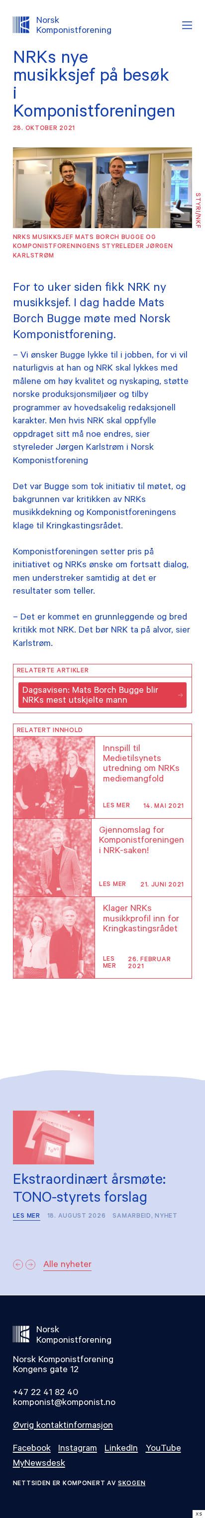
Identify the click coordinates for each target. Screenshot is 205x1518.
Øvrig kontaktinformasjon (63, 1426)
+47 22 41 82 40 (45, 1393)
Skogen (131, 1484)
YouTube (163, 1449)
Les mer (116, 806)
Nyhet (166, 1216)
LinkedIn (121, 1449)
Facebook (32, 1449)
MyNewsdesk (39, 1464)
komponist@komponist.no (64, 1403)
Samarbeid (131, 1216)
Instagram (77, 1449)
